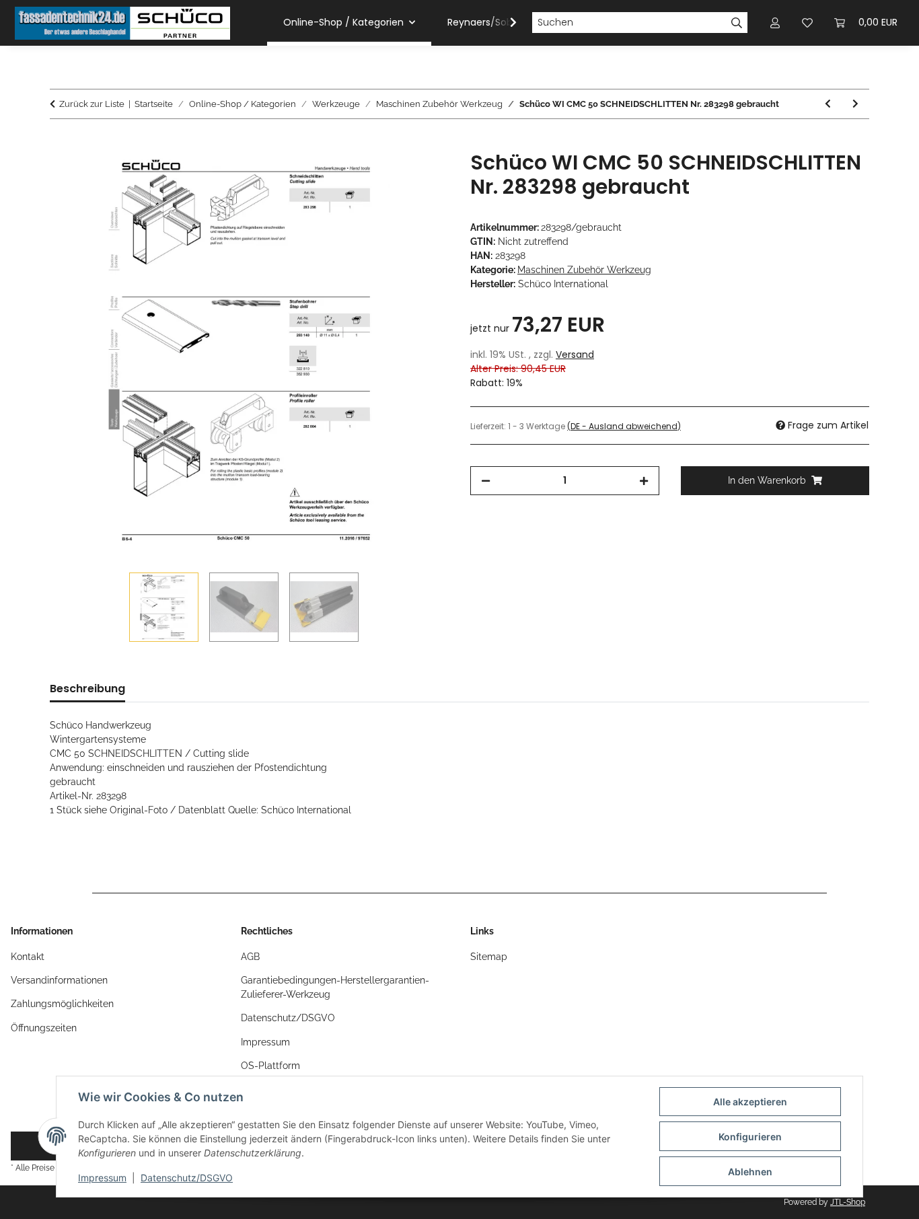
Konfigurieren (750, 1136)
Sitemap (488, 956)
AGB (250, 956)
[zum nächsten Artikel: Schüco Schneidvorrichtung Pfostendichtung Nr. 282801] (855, 103)
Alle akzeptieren (750, 1101)
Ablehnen (750, 1171)
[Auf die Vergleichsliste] (385, 176)
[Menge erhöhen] (644, 480)
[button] (504, 23)
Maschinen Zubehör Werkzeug (584, 269)
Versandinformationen (59, 980)
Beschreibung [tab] (87, 688)
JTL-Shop (847, 1202)
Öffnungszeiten (44, 1028)
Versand (575, 354)
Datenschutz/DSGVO (187, 1177)
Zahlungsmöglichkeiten (62, 1003)
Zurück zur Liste (91, 104)
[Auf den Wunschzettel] (420, 176)
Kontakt (27, 956)
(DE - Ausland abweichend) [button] (624, 426)
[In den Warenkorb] (60, 143)
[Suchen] (737, 22)
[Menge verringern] (486, 480)
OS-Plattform (270, 1065)
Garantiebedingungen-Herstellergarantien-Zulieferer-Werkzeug (335, 987)
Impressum (102, 1177)
